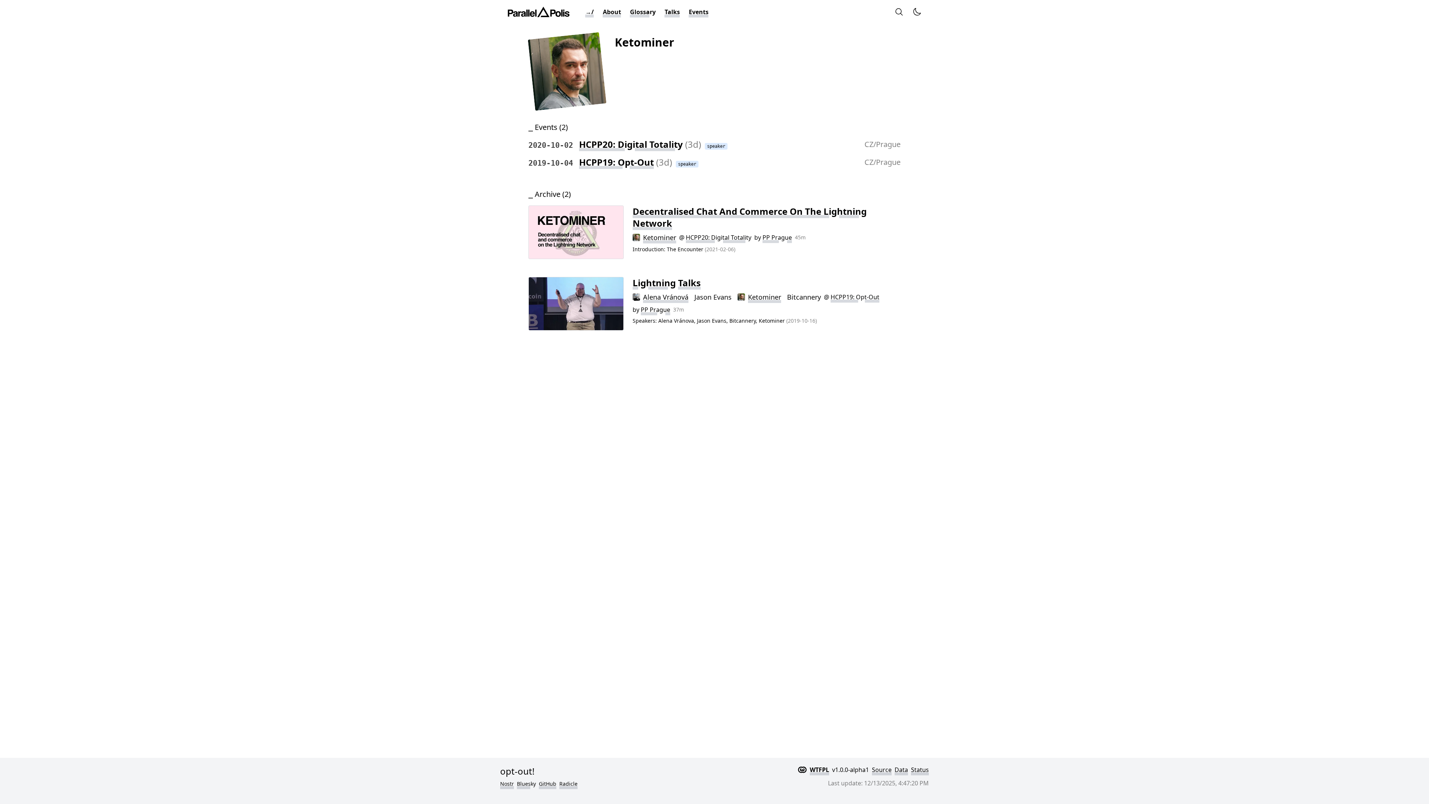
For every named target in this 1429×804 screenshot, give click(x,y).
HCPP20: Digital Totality (631, 144)
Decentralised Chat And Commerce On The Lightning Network (750, 217)
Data (901, 770)
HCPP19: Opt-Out (616, 162)
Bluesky (526, 783)
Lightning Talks (667, 283)
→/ (589, 12)
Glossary (643, 12)
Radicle (568, 783)
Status (920, 770)
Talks (672, 12)
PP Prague (777, 237)
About (612, 12)
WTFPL (819, 770)
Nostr (507, 783)
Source (882, 770)
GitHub (547, 783)
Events (699, 12)
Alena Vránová (665, 297)
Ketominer (659, 237)
